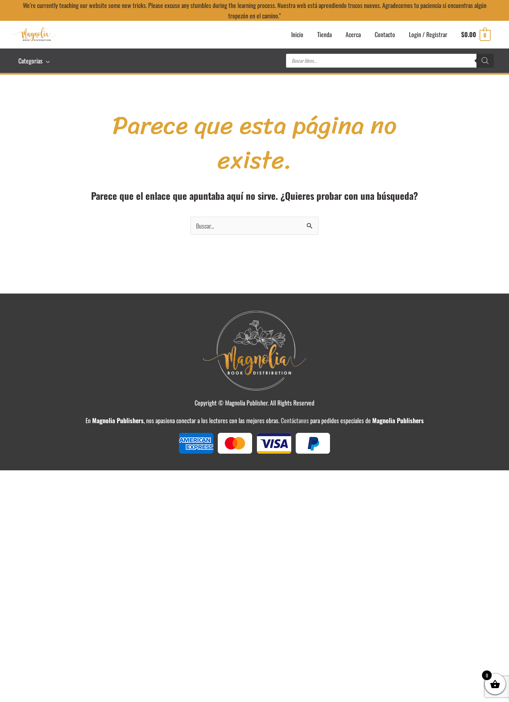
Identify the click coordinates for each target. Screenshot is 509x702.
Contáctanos (295, 420)
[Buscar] (485, 61)
